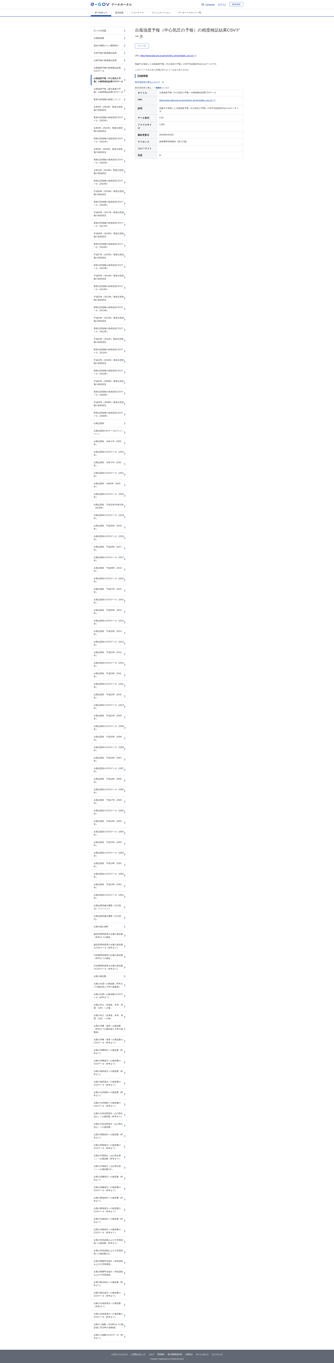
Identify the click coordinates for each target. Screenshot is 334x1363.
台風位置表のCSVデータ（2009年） (109, 727)
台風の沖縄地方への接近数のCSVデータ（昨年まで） (107, 1062)
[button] (208, 4)
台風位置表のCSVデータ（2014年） (109, 622)
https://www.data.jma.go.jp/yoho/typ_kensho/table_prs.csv (166, 56)
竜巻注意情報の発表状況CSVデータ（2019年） (108, 182)
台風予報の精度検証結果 (105, 60)
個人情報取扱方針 (175, 1354)
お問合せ (189, 1354)
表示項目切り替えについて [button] (147, 82)
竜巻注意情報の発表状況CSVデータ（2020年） (108, 161)
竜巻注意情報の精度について (107, 99)
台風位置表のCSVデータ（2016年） (109, 580)
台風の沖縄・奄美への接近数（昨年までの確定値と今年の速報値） (108, 1029)
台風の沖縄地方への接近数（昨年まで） (108, 1051)
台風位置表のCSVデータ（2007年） (109, 770)
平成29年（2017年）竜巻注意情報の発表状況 (109, 214)
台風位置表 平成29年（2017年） (108, 548)
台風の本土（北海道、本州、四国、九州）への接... (108, 1006)
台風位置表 (99, 423)
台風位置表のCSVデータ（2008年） (109, 749)
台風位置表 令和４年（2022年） (107, 443)
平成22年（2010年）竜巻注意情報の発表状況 (109, 361)
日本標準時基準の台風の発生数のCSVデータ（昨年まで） (108, 967)
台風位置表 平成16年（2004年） (108, 822)
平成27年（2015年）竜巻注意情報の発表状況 (109, 256)
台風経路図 (99, 38)
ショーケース (137, 12)
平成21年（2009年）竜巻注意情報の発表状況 (109, 382)
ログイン (222, 4)
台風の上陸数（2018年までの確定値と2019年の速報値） (108, 1326)
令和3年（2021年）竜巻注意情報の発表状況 (108, 129)
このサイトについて (119, 1354)
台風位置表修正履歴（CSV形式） (107, 917)
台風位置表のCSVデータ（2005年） (109, 812)
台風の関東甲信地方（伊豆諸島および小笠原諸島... (108, 1262)
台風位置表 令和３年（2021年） (107, 464)
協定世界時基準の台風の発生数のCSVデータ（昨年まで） (108, 946)
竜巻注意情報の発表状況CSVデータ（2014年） (108, 287)
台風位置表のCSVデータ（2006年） (109, 791)
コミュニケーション (161, 12)
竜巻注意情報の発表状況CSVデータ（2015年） (108, 266)
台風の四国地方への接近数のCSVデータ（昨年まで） (107, 1146)
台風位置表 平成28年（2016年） (108, 569)
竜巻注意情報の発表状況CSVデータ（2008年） (108, 414)
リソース (142, 46)
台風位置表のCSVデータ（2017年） (109, 559)
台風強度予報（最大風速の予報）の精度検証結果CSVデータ (108, 90)
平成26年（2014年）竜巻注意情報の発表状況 (109, 277)
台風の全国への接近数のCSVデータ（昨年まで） (108, 995)
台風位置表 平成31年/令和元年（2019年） (109, 506)
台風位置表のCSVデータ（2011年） (108, 685)
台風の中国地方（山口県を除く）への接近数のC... (107, 1167)
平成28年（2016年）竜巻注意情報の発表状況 (109, 235)
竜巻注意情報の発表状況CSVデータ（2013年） (108, 309)
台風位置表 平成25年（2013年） (108, 632)
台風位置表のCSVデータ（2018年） (109, 538)
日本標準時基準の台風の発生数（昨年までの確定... (108, 956)
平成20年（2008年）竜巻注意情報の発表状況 (109, 403)
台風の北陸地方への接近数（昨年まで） (108, 1220)
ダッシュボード (202, 1354)
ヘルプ (151, 1354)
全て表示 (165, 88)
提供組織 (119, 12)
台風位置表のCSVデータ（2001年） (109, 896)
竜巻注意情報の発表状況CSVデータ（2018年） (108, 203)
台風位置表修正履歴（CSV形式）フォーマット (107, 907)
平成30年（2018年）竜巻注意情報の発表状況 (109, 192)
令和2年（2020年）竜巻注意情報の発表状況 (108, 150)
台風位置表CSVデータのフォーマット (108, 432)
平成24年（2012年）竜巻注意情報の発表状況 (109, 319)
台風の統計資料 (101, 927)
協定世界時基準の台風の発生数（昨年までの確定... (108, 935)
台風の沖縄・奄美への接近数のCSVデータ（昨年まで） (108, 1041)
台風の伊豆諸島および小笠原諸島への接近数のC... (108, 1252)
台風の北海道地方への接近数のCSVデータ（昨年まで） (108, 1315)
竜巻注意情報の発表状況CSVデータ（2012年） (108, 330)
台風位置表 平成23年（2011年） (107, 675)
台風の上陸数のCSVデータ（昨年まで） (108, 1336)
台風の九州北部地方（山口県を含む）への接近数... (108, 1125)
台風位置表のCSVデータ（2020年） (109, 495)
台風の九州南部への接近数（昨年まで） (108, 1094)
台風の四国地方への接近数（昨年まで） (108, 1136)
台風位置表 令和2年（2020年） (107, 485)
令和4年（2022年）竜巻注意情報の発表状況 (108, 108)
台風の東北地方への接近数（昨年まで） (108, 1283)
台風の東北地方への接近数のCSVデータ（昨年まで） (107, 1294)
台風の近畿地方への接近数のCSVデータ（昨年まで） (107, 1188)
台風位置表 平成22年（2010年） (108, 696)
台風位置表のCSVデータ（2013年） (109, 643)
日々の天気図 (100, 31)
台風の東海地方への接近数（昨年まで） (108, 1199)
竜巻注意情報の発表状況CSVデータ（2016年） (108, 245)
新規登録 (236, 4)
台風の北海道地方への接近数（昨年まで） (107, 1305)
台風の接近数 (100, 976)
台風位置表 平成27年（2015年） (108, 590)
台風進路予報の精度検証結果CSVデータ (107, 69)
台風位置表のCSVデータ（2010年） (109, 706)
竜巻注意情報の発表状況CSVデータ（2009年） (108, 393)
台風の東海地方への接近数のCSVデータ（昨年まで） (107, 1210)
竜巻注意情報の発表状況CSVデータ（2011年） (108, 351)
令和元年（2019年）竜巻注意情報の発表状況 (108, 171)
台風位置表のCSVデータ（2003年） (109, 854)
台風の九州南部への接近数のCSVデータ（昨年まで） (107, 1104)
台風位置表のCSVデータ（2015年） (109, 601)
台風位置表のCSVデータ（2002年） (109, 875)
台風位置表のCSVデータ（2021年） (109, 474)
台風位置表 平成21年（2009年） (108, 717)
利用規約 (161, 1354)
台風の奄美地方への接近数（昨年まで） (108, 1072)
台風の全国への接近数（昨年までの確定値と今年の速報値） (108, 985)
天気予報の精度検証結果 (105, 53)
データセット (101, 12)
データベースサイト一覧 (189, 12)
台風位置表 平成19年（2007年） (108, 759)
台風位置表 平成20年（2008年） (108, 738)
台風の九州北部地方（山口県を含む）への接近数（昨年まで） (108, 1115)
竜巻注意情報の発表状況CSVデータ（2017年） (108, 224)
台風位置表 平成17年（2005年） (108, 801)
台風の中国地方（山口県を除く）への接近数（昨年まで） (107, 1157)
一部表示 (158, 88)
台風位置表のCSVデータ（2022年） (109, 453)
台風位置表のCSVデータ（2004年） (109, 833)
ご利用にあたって (138, 1354)
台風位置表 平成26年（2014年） (108, 611)
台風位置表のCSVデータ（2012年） (109, 664)
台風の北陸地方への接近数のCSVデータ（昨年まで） (107, 1231)
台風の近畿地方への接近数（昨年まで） (108, 1178)
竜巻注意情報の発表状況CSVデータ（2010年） (108, 372)
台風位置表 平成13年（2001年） (108, 886)
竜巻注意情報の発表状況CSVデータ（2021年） (108, 140)
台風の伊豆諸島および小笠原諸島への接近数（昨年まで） (108, 1241)
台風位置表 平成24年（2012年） (108, 654)
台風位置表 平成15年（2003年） (108, 843)
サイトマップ (217, 1354)
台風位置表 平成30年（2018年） (108, 527)
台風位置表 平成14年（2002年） (108, 865)
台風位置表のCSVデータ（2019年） (109, 516)
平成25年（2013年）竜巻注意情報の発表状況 (109, 298)
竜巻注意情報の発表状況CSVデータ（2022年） (108, 119)
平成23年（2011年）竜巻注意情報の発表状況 (108, 340)
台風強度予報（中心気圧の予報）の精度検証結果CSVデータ (108, 80)
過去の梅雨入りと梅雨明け (106, 45)
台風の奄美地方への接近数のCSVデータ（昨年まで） (107, 1083)
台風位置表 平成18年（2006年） (108, 780)
